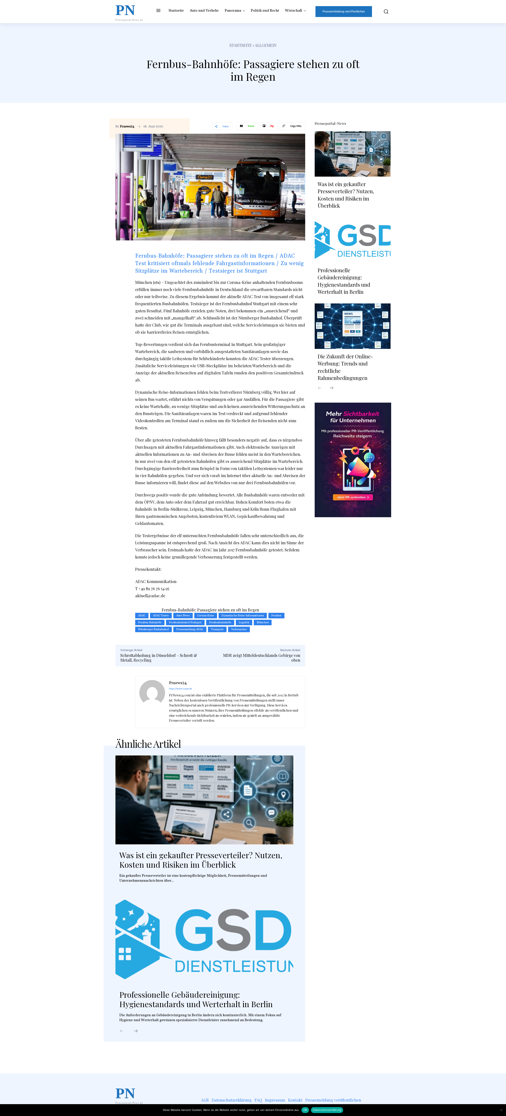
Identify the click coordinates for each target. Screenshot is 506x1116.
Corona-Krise (205, 615)
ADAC (141, 615)
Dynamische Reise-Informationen (243, 615)
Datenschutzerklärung (327, 1109)
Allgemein (266, 45)
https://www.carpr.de (180, 688)
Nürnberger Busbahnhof (153, 629)
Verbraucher (239, 629)
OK (305, 1109)
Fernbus (276, 615)
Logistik (244, 622)
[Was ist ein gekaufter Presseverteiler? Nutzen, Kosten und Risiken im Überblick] (204, 799)
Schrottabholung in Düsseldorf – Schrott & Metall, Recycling (158, 658)
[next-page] (135, 1031)
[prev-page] (121, 1031)
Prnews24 (127, 126)
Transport (217, 629)
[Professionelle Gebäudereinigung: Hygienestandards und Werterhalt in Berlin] (204, 939)
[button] (383, 11)
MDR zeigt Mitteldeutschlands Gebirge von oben (261, 658)
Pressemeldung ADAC (189, 629)
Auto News (183, 615)
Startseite (240, 45)
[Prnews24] (152, 702)
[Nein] (501, 1110)
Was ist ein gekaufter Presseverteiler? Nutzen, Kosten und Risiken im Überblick (200, 860)
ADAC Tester (161, 615)
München (263, 622)
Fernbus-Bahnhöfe (149, 622)
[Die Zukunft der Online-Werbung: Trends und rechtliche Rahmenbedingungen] (353, 326)
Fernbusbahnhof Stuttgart (185, 622)
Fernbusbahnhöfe (220, 622)
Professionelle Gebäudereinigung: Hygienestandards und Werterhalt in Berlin (196, 999)
